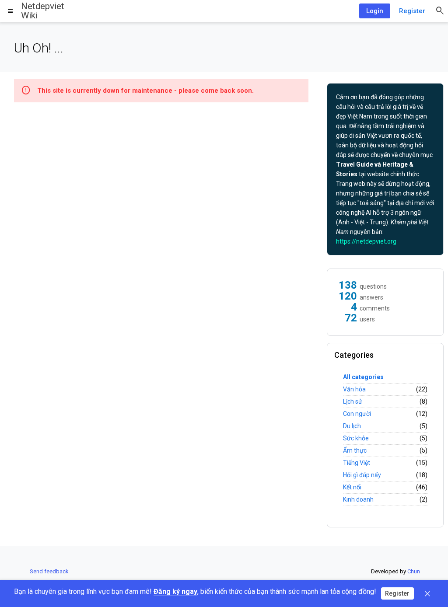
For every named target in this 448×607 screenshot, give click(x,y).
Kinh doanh (358, 499)
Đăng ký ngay (175, 591)
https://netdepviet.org (366, 241)
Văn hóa (354, 389)
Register (412, 11)
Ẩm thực (355, 450)
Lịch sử (352, 401)
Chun (413, 571)
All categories (363, 376)
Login (374, 11)
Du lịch (352, 425)
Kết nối (352, 487)
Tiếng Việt (356, 462)
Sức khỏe (356, 438)
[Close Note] (427, 593)
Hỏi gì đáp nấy (362, 474)
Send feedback (49, 571)
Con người (357, 413)
